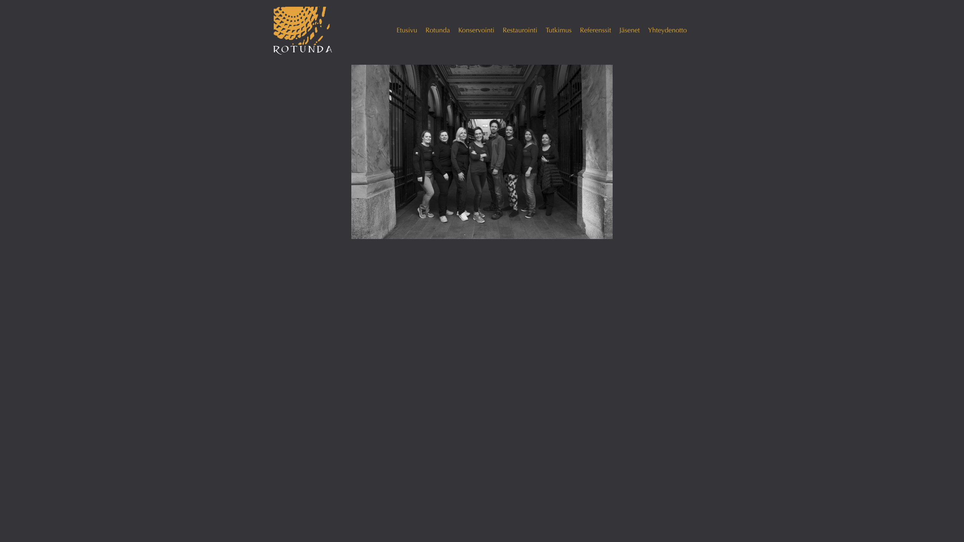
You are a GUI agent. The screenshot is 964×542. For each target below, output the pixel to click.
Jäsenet (629, 30)
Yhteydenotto (667, 30)
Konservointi (476, 30)
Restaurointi (520, 30)
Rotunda (438, 30)
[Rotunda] (303, 30)
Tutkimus (559, 30)
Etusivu (407, 30)
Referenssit (595, 30)
